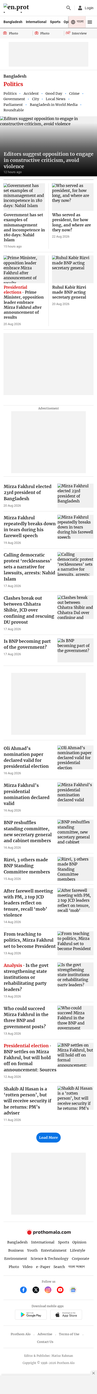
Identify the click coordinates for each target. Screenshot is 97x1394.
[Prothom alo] (17, 8)
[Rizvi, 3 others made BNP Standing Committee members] (75, 869)
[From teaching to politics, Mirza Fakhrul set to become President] (75, 943)
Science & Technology (49, 1258)
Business (16, 1250)
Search (59, 1267)
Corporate (80, 1258)
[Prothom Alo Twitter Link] (38, 1290)
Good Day (54, 93)
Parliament (13, 104)
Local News (55, 99)
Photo (14, 1267)
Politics (10, 93)
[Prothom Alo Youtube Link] (62, 1290)
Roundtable (13, 110)
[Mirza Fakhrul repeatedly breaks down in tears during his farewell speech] (75, 527)
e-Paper (43, 1267)
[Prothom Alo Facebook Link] (25, 1290)
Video (28, 1267)
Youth (32, 1250)
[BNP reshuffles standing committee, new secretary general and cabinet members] (75, 832)
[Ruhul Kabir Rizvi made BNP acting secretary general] (73, 269)
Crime (74, 93)
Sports (55, 22)
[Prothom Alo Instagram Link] (50, 1290)
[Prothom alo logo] (48, 1233)
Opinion (79, 1242)
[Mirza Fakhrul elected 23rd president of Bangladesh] (75, 496)
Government (14, 99)
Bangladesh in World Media (54, 104)
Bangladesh (12, 22)
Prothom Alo (21, 1334)
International (36, 22)
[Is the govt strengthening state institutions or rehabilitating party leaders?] (75, 974)
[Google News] (73, 1290)
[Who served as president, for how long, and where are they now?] (73, 197)
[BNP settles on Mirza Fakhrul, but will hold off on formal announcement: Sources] (75, 1055)
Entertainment (54, 1250)
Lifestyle (77, 1250)
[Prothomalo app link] (30, 1315)
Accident (31, 93)
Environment (15, 1258)
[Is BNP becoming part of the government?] (75, 650)
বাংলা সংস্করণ (76, 1267)
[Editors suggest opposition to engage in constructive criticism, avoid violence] (48, 146)
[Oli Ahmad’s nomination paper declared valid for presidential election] (75, 757)
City (35, 99)
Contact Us (45, 1342)
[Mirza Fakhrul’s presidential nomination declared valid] (75, 794)
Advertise (45, 1334)
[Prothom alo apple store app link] (66, 1315)
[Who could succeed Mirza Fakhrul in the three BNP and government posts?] (75, 1018)
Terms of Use (69, 1334)
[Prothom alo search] (69, 8)
